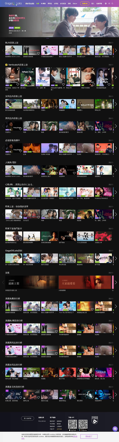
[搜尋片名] (112, 3)
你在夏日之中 (81, 56)
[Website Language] (105, 3)
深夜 (69, 3)
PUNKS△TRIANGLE (101, 198)
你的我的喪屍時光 (28, 110)
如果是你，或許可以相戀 (13, 198)
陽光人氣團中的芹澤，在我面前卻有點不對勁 (67, 56)
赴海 (24, 154)
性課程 (79, 154)
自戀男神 (62, 176)
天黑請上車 (98, 242)
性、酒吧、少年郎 (100, 132)
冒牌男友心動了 (46, 176)
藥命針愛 (80, 132)
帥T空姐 (97, 264)
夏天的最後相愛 (10, 110)
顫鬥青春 (62, 242)
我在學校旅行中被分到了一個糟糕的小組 (67, 198)
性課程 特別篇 (45, 154)
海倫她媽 (62, 110)
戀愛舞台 (98, 176)
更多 (110, 43)
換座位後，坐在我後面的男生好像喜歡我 (103, 56)
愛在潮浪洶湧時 (28, 242)
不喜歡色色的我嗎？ (47, 56)
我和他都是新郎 (82, 176)
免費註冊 (85, 3)
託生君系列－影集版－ (48, 198)
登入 (92, 3)
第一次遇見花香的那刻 (12, 264)
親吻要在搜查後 (28, 56)
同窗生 (43, 110)
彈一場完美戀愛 (28, 264)
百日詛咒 (26, 220)
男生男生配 (62, 264)
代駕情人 (8, 132)
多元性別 (63, 3)
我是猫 (79, 220)
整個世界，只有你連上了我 (103, 154)
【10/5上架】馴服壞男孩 (13, 220)
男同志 (50, 3)
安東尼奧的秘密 (46, 242)
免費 (37, 3)
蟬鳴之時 (98, 110)
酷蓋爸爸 (80, 264)
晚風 (42, 132)
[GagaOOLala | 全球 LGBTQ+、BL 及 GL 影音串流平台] (13, 3)
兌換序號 (99, 3)
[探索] (109, 3)
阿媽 (24, 132)
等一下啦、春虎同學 (83, 198)
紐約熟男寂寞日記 (10, 242)
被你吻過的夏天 (64, 132)
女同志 (56, 3)
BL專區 (43, 3)
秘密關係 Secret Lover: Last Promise (13, 56)
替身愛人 (80, 110)
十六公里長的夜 (82, 242)
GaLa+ (75, 3)
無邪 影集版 (45, 264)
